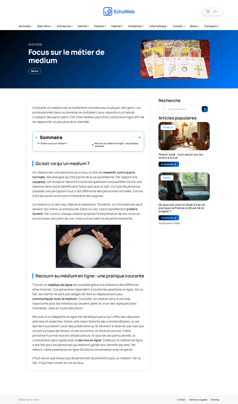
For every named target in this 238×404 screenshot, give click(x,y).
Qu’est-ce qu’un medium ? (53, 143)
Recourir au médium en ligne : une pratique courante (116, 145)
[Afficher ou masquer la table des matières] (101, 137)
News (34, 71)
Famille (168, 127)
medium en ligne (60, 285)
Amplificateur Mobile (169, 223)
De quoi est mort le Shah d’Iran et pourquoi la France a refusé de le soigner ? (182, 208)
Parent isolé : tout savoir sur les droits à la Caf (181, 156)
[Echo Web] (119, 11)
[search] (207, 11)
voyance (38, 182)
